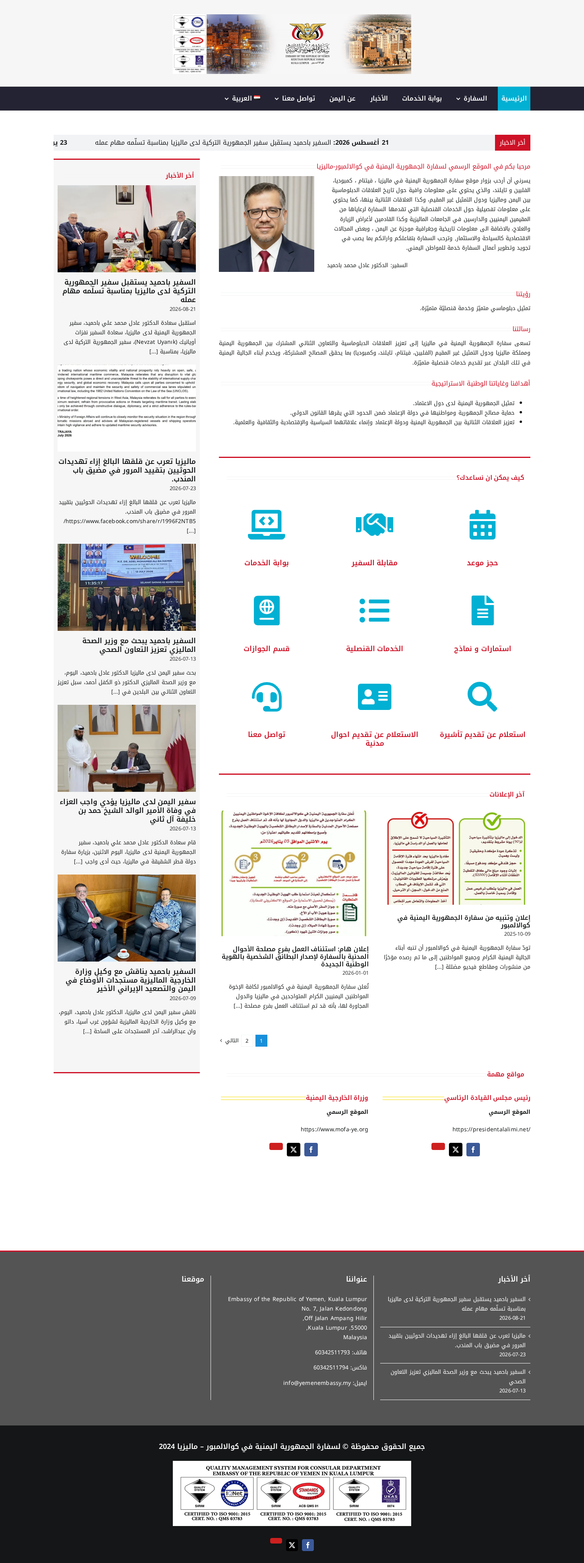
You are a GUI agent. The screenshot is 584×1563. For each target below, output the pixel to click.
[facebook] (473, 1149)
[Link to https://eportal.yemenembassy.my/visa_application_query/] (482, 697)
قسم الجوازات (267, 648)
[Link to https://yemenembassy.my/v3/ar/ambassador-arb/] (374, 525)
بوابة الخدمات (266, 563)
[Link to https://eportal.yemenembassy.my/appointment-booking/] (482, 525)
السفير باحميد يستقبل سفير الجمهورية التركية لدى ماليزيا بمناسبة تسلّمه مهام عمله (298, 142)
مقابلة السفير (375, 563)
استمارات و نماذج (482, 648)
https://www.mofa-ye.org (335, 1129)
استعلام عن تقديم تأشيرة (483, 734)
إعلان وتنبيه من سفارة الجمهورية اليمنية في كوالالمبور (463, 921)
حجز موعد (482, 563)
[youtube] (438, 1146)
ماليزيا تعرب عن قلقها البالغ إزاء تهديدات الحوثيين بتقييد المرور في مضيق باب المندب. (127, 470)
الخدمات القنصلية (375, 648)
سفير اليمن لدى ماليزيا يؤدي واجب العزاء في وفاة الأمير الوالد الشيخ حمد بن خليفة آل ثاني (128, 810)
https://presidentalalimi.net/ (491, 1129)
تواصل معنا (266, 734)
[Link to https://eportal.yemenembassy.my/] (266, 525)
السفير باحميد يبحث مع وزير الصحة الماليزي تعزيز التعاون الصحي (139, 645)
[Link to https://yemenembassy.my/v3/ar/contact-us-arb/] (266, 697)
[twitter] (455, 1149)
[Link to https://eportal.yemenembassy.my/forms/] (482, 611)
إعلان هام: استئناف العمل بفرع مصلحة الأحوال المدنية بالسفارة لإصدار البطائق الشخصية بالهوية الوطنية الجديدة (295, 956)
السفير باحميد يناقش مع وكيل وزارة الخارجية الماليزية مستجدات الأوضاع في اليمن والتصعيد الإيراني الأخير (131, 980)
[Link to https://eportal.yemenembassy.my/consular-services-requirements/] (374, 611)
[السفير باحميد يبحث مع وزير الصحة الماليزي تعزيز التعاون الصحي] (127, 587)
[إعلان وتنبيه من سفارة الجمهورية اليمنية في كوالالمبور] (455, 858)
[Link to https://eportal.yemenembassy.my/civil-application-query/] (374, 697)
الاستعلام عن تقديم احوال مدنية (374, 739)
